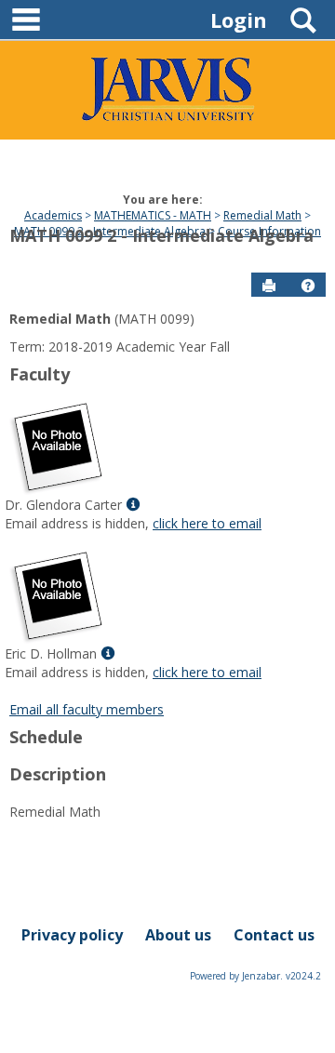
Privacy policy (72, 935)
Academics (53, 215)
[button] (308, 285)
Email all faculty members (86, 709)
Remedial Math (262, 215)
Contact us (274, 935)
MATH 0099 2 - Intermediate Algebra (161, 235)
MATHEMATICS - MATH (152, 215)
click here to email (207, 523)
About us (178, 935)
